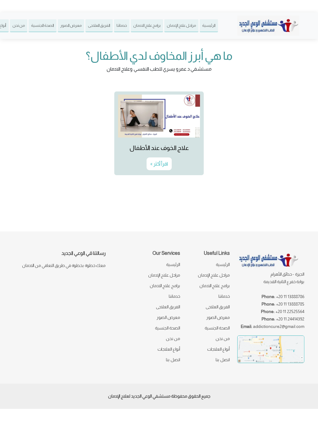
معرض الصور (71, 25)
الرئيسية (209, 25)
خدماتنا (121, 25)
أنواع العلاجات (218, 349)
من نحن (18, 25)
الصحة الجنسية (42, 25)
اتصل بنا (223, 359)
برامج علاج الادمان (147, 25)
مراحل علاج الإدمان (181, 25)
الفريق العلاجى (99, 25)
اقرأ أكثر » (159, 163)
